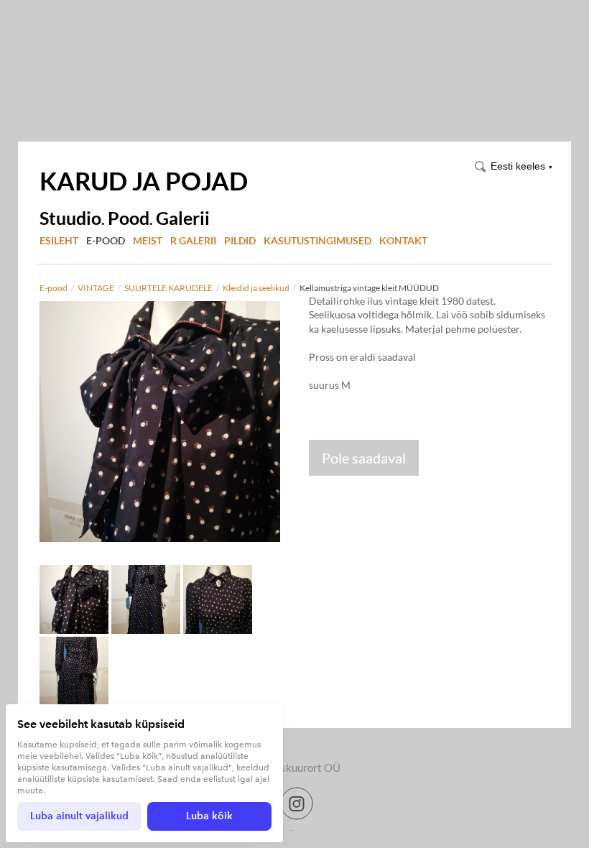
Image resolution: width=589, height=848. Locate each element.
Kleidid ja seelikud (256, 287)
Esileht (59, 240)
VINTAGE (96, 287)
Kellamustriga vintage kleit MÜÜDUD (369, 287)
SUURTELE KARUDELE (168, 287)
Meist (147, 240)
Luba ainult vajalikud (79, 816)
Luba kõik (209, 816)
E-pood (105, 240)
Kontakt (403, 240)
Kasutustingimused (317, 240)
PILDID (240, 240)
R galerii (193, 240)
